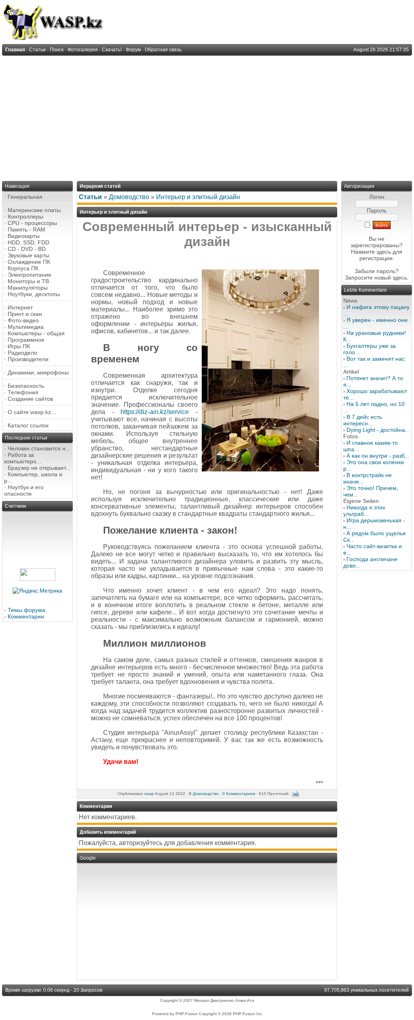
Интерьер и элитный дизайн (198, 196)
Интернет (20, 307)
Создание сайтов (30, 398)
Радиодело (22, 352)
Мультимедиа (26, 327)
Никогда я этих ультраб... (364, 510)
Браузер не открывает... (39, 468)
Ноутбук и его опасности (24, 490)
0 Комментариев (238, 793)
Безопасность (26, 386)
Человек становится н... (39, 448)
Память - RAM (26, 229)
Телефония (23, 392)
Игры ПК (19, 346)
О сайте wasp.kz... (32, 412)
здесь (400, 277)
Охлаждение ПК (29, 262)
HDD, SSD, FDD (28, 242)
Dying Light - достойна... (378, 430)
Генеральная (25, 196)
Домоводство (129, 196)
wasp (149, 793)
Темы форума (26, 610)
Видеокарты (24, 236)
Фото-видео (23, 320)
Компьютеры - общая (36, 333)
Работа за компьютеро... (22, 458)
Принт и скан (25, 314)
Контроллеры (25, 216)
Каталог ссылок (28, 425)
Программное (26, 339)
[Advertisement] (207, 116)
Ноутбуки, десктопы (34, 294)
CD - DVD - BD (27, 249)
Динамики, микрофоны (38, 372)
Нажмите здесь (371, 251)
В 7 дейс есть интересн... (362, 420)
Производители (28, 359)
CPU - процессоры (32, 223)
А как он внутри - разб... (378, 455)
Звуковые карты (28, 255)
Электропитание (29, 274)
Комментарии (26, 616)
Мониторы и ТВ (28, 281)
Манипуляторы (28, 287)
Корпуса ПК (23, 268)
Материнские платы (34, 210)
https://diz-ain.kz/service (154, 411)
